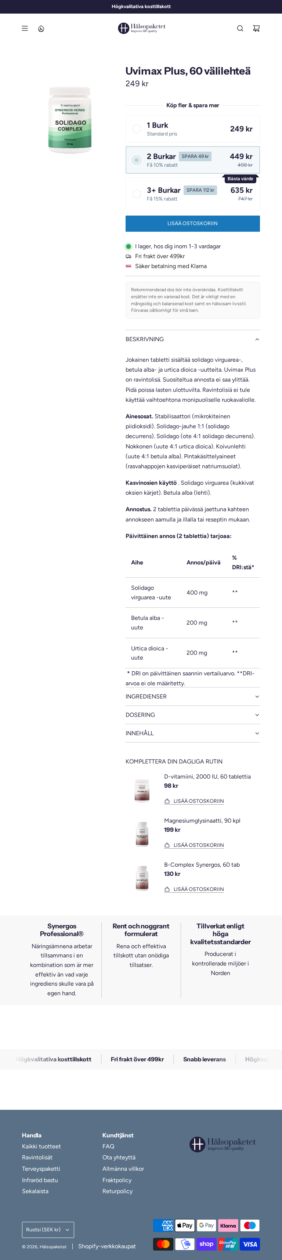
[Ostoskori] (256, 28)
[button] (193, 129)
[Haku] (240, 28)
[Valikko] (25, 28)
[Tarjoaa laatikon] (41, 28)
